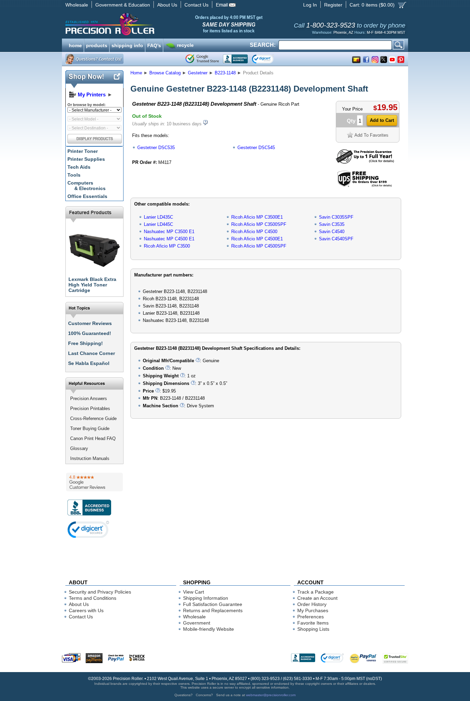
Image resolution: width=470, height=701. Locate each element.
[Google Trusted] (202, 58)
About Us (167, 5)
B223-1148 (225, 72)
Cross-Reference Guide (93, 418)
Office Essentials (87, 196)
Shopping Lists (313, 629)
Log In (310, 5)
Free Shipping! (85, 343)
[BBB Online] (235, 58)
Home (136, 72)
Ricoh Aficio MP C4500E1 (257, 238)
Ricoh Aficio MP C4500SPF (258, 246)
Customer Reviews (90, 323)
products (96, 45)
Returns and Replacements (213, 610)
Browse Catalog (165, 72)
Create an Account (317, 598)
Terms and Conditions (92, 598)
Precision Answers (88, 398)
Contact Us (196, 5)
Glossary (79, 448)
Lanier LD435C (158, 217)
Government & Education (122, 5)
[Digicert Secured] (88, 529)
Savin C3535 (331, 224)
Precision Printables (90, 408)
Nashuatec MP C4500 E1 (169, 238)
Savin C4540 (331, 231)
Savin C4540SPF (336, 238)
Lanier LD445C (158, 224)
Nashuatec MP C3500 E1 (169, 231)
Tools (74, 175)
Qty (351, 121)
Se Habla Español (88, 363)
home (75, 45)
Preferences (310, 616)
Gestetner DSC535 (156, 147)
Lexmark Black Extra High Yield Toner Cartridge (92, 284)
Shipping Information (205, 598)
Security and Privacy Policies (100, 592)
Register (333, 5)
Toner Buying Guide (89, 428)
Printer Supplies (86, 159)
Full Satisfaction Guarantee (212, 604)
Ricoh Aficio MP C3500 (167, 246)
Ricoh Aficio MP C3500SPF (258, 224)
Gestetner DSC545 (256, 147)
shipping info (127, 45)
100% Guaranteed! (89, 333)
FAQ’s (154, 45)
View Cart (193, 592)
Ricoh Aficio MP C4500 (254, 231)
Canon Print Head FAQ (93, 438)
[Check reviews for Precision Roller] (94, 482)
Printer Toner (82, 151)
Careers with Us (86, 610)
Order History (312, 604)
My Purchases (312, 610)
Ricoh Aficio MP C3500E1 (257, 217)
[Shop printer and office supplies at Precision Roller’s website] (145, 24)
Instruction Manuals (89, 458)
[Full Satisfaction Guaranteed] (365, 162)
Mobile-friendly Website (208, 629)
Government (196, 623)
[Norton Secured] (268, 58)
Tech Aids (78, 167)
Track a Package (315, 592)
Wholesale (76, 5)
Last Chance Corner (91, 353)
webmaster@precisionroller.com (271, 695)
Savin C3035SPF (336, 217)
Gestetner (197, 72)
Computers (86, 185)
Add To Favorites (371, 135)
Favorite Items (313, 623)
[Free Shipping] (364, 185)
